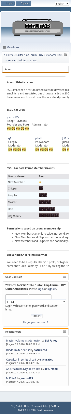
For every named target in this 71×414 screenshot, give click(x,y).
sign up (52, 289)
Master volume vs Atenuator (23, 340)
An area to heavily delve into (23, 369)
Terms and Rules (40, 405)
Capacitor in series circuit (21, 359)
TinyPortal (16, 405)
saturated (40, 350)
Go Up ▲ (55, 405)
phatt (38, 138)
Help (26, 405)
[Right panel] (65, 55)
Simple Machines (45, 410)
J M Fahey (51, 340)
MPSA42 (11, 378)
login (41, 289)
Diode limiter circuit (18, 350)
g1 (9, 138)
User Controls (13, 276)
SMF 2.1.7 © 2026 (27, 410)
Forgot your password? (35, 322)
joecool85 (27, 378)
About (8, 69)
